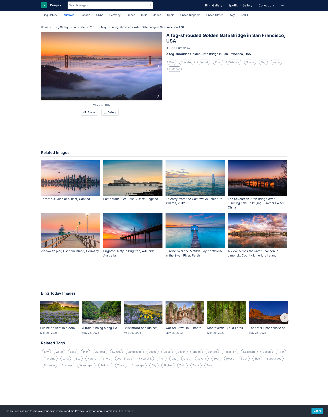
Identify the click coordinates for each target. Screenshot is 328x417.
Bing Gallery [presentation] (50, 15)
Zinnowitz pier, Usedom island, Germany (70, 251)
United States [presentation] (214, 15)
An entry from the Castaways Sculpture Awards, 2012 (194, 201)
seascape (249, 351)
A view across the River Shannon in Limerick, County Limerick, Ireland (253, 253)
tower (121, 365)
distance (233, 62)
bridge (196, 351)
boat (216, 358)
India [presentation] (144, 15)
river (218, 62)
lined (186, 358)
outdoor (174, 69)
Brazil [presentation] (244, 15)
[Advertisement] (164, 135)
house (230, 358)
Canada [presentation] (85, 15)
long (65, 358)
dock (244, 358)
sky (263, 62)
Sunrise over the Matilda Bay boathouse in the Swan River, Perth (194, 253)
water (276, 62)
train (182, 365)
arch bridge (124, 358)
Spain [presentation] (170, 15)
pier (171, 62)
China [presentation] (99, 15)
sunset (203, 62)
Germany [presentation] (115, 15)
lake (73, 351)
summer (67, 365)
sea (78, 358)
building (105, 365)
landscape (135, 351)
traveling (186, 62)
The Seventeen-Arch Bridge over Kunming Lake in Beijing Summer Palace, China (256, 203)
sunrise (212, 351)
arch (161, 358)
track (195, 365)
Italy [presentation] (232, 15)
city (153, 365)
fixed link (145, 358)
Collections (267, 5)
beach (181, 351)
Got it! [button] (317, 411)
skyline (167, 365)
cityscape (138, 365)
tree (209, 365)
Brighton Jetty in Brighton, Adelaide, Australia (129, 253)
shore (106, 358)
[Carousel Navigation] (164, 320)
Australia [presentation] (68, 15)
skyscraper (86, 365)
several (202, 358)
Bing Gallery (213, 5)
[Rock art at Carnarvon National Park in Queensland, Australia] (44, 66)
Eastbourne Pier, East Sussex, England (130, 199)
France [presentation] (131, 15)
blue (257, 358)
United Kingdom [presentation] (190, 15)
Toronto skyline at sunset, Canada (65, 199)
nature (92, 358)
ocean (267, 351)
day (173, 358)
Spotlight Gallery (240, 5)
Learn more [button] (126, 410)
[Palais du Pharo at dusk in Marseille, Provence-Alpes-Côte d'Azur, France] (158, 66)
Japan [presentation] (157, 15)
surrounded (274, 358)
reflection (230, 351)
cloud (167, 351)
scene (250, 62)
